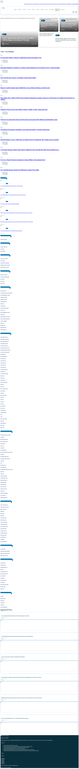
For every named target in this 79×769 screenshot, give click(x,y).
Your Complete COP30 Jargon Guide (10, 745)
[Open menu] (76, 12)
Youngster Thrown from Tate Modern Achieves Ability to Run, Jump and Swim (23, 109)
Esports (29, 9)
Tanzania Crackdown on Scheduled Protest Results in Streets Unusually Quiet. (18, 746)
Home (16, 9)
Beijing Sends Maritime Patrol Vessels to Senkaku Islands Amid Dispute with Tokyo (19, 749)
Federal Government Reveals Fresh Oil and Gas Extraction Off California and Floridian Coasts (28, 119)
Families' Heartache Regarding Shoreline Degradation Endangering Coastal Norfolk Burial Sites (21, 750)
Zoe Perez (7, 43)
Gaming (42, 9)
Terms (6, 767)
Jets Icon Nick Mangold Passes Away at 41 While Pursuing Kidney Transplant (11, 230)
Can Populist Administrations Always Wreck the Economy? (14, 748)
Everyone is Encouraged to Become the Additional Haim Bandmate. (13, 656)
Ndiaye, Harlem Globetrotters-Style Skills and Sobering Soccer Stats (16, 747)
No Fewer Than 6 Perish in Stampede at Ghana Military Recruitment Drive (22, 160)
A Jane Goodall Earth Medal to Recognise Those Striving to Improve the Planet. (15, 615)
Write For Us (2, 767)
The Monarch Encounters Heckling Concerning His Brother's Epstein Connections (25, 129)
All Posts (19, 9)
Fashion (33, 9)
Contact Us (63, 9)
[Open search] (73, 12)
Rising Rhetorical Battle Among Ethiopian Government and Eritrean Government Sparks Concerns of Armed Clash (16, 221)
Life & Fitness (51, 9)
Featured (37, 9)
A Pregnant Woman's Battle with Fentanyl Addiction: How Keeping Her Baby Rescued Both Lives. (29, 150)
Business (24, 9)
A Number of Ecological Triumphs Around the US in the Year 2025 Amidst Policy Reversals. (69, 25)
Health (46, 9)
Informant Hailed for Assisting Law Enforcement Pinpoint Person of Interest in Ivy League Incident (30, 67)
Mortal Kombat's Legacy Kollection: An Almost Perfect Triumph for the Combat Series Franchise (29, 139)
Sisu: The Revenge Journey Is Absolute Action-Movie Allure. (18, 77)
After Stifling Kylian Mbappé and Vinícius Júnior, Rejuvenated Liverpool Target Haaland (17, 636)
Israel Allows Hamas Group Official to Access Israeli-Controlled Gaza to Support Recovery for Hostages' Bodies (37, 3)
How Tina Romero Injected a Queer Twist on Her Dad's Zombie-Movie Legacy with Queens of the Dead (65, 40)
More (57, 9)
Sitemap (9, 767)
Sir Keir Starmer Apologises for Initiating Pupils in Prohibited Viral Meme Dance (49, 25)
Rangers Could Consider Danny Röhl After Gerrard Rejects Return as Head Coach (25, 88)
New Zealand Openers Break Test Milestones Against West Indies (19, 170)
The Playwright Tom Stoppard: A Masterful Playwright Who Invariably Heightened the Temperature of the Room (16, 212)
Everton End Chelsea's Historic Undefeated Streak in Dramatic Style (20, 57)
